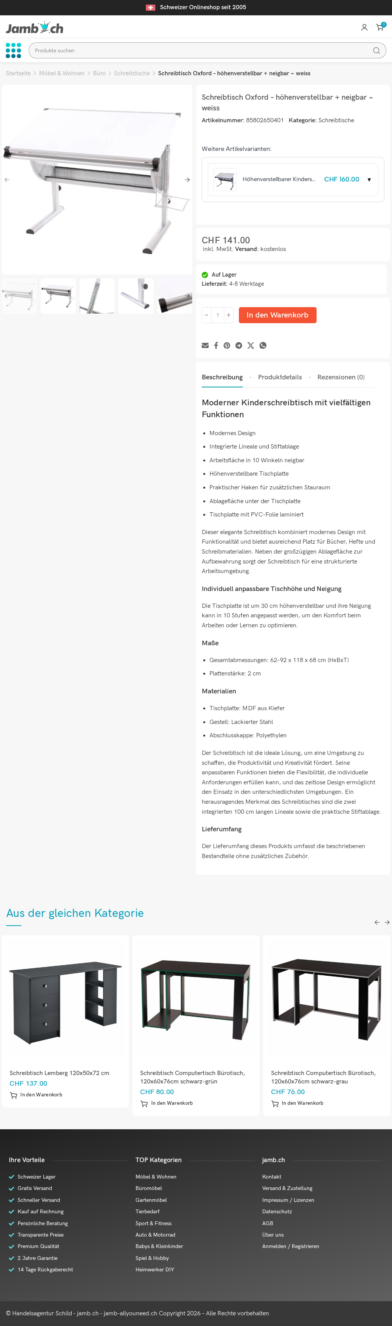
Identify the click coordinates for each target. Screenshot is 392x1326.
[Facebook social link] (216, 346)
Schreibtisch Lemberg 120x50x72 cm (59, 1073)
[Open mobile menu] (13, 50)
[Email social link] (205, 346)
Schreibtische (132, 73)
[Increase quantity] (229, 315)
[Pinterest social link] (227, 346)
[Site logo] (34, 27)
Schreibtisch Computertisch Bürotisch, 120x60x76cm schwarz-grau (323, 1077)
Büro (99, 73)
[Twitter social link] (251, 346)
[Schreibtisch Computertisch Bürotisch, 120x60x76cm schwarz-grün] (196, 998)
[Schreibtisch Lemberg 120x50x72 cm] (65, 998)
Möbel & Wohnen (62, 73)
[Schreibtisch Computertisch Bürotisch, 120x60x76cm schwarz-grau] (326, 998)
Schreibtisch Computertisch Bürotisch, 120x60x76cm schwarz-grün (192, 1077)
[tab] (222, 377)
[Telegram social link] (239, 346)
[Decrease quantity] (206, 315)
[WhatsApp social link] (263, 346)
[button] (36, 1095)
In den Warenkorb (278, 315)
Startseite (18, 73)
